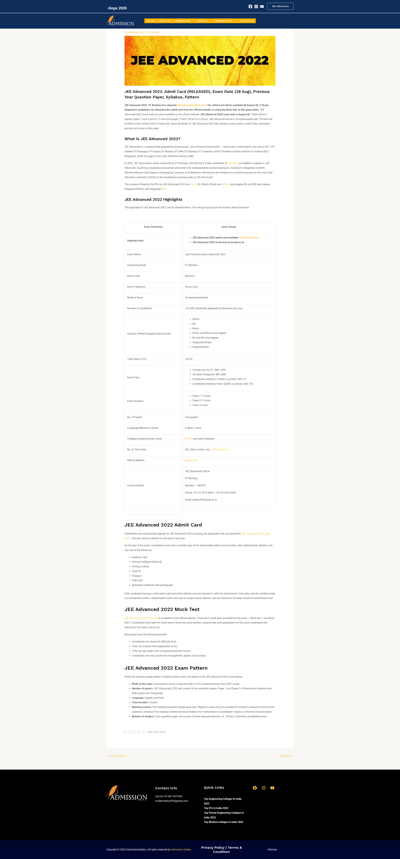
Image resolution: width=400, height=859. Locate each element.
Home (150, 21)
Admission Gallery (181, 849)
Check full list (220, 449)
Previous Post (116, 755)
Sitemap (272, 849)
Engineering (182, 21)
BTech (193, 184)
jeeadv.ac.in (191, 460)
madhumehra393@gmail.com (171, 800)
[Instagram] (256, 6)
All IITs (188, 438)
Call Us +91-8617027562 (168, 796)
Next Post (286, 755)
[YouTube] (272, 788)
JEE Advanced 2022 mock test (141, 618)
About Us (164, 21)
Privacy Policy (213, 847)
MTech (225, 184)
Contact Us (246, 21)
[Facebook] (250, 6)
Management (223, 21)
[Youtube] (262, 6)
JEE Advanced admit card (191, 105)
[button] (280, 6)
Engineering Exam (135, 32)
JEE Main (233, 163)
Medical (202, 21)
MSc (163, 189)
